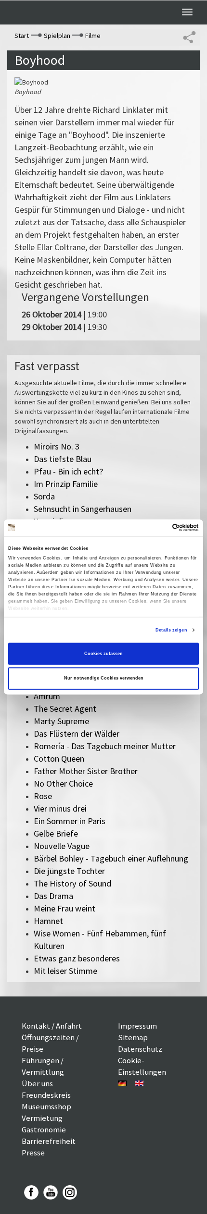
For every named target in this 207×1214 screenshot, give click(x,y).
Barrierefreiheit (49, 1141)
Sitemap (133, 1037)
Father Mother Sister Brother (86, 771)
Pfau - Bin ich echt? (68, 471)
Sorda (44, 496)
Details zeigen (171, 630)
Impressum (137, 1025)
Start (21, 35)
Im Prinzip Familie (66, 483)
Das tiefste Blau (62, 458)
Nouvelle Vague (62, 845)
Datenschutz (140, 1049)
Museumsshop (46, 1106)
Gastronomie (44, 1129)
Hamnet (48, 920)
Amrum (47, 696)
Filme (93, 35)
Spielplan (57, 35)
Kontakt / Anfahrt (52, 1025)
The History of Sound (72, 883)
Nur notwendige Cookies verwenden (103, 678)
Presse (33, 1152)
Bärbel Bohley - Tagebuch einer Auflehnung (111, 858)
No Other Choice (63, 783)
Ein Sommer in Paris (69, 820)
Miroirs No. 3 (56, 446)
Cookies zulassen (103, 653)
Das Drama (53, 895)
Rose (43, 795)
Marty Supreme (61, 721)
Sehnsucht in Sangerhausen (82, 508)
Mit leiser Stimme (65, 970)
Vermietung (42, 1118)
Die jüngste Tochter (69, 870)
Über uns (37, 1083)
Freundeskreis (46, 1095)
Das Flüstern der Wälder (76, 733)
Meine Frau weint (64, 908)
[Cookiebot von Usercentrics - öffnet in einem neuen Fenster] (157, 528)
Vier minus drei (60, 808)
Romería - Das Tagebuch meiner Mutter (105, 746)
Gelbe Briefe (56, 833)
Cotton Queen (59, 758)
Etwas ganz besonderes (77, 958)
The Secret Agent (65, 708)
